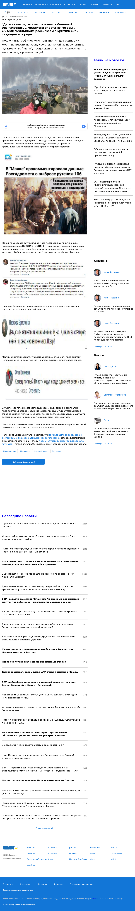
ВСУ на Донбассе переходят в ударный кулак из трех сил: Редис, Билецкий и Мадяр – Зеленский (111, 74)
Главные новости (109, 60)
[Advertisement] (45, 487)
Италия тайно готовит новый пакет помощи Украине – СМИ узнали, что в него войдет (113, 105)
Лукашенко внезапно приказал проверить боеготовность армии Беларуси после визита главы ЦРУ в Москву (113, 169)
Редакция (25, 884)
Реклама (58, 884)
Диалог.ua (96, 899)
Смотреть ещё (44, 828)
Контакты (42, 884)
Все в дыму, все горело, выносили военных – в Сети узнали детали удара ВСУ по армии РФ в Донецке (113, 137)
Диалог (4, 16)
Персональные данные (81, 884)
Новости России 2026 (18, 16)
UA (5, 12)
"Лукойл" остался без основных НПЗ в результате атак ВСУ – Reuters (111, 90)
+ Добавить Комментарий (23, 462)
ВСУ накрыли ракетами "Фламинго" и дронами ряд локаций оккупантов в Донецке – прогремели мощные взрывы (112, 187)
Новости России (41, 451)
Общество (56, 451)
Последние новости (19, 516)
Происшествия (9, 451)
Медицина (25, 451)
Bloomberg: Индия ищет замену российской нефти (33, 745)
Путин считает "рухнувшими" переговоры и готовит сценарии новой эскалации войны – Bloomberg (112, 121)
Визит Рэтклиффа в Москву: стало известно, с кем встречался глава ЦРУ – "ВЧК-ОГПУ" (112, 202)
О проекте (8, 884)
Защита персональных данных (18, 890)
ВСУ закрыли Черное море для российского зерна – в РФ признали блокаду (111, 152)
